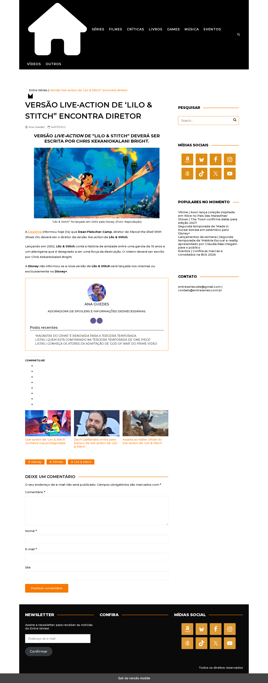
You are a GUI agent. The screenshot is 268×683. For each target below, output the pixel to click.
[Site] (93, 321)
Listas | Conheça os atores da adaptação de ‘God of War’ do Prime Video (96, 343)
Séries (98, 29)
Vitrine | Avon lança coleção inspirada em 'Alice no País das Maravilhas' (206, 214)
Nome (31, 531)
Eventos (212, 29)
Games (173, 29)
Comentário (35, 492)
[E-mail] (100, 321)
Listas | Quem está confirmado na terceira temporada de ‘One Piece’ (93, 340)
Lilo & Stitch (82, 462)
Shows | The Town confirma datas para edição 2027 (207, 221)
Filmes (115, 29)
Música (192, 29)
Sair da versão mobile (134, 678)
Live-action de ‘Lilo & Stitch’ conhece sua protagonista (45, 441)
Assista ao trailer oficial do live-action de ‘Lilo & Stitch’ (142, 441)
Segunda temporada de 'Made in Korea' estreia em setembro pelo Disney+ (203, 229)
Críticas (135, 29)
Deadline (34, 232)
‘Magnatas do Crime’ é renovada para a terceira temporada (85, 336)
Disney (36, 462)
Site (28, 567)
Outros (53, 64)
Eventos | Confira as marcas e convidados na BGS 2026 (200, 252)
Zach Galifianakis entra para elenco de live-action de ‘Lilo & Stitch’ (95, 443)
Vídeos (34, 64)
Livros (155, 29)
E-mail (31, 549)
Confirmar (38, 651)
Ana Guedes (37, 127)
